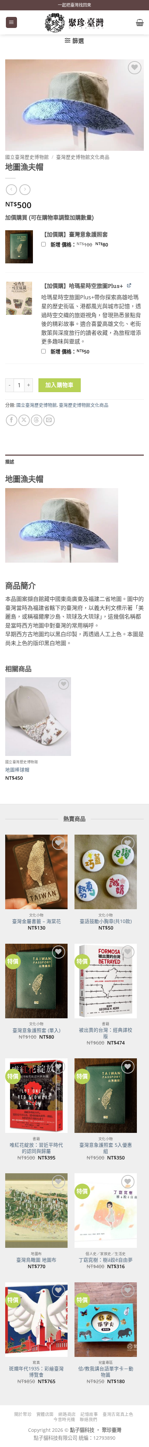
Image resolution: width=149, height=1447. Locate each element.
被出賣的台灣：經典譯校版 (105, 1033)
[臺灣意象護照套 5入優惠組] (105, 1095)
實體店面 (45, 1414)
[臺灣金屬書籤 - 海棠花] (36, 872)
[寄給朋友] (49, 420)
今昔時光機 (64, 1419)
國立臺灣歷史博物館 (27, 157)
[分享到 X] (24, 420)
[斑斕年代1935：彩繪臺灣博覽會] (36, 1319)
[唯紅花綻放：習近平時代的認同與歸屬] (36, 1095)
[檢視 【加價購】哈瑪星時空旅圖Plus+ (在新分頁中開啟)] (129, 285)
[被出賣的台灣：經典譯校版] (105, 981)
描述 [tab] (10, 461)
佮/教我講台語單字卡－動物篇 (105, 1372)
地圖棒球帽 (17, 770)
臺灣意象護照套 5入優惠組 (105, 1148)
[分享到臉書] (11, 420)
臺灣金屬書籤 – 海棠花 (36, 921)
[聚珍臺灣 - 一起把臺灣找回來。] (74, 22)
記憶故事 (89, 1414)
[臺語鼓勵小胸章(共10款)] (105, 872)
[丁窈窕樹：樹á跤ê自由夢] (105, 1210)
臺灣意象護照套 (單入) (36, 1030)
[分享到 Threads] (36, 420)
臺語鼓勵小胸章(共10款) (106, 921)
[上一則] (24, 189)
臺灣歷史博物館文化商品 (82, 157)
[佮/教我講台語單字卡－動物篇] (105, 1319)
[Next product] (11, 189)
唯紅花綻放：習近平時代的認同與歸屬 (36, 1148)
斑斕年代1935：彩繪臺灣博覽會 (36, 1372)
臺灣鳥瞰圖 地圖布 (36, 1260)
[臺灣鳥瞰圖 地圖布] (36, 1210)
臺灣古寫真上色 (118, 1414)
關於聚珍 (23, 1414)
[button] (11, 22)
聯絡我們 (88, 1419)
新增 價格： (88, 244)
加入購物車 (59, 385)
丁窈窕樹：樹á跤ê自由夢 (106, 1260)
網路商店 (67, 1414)
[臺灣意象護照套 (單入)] (36, 981)
